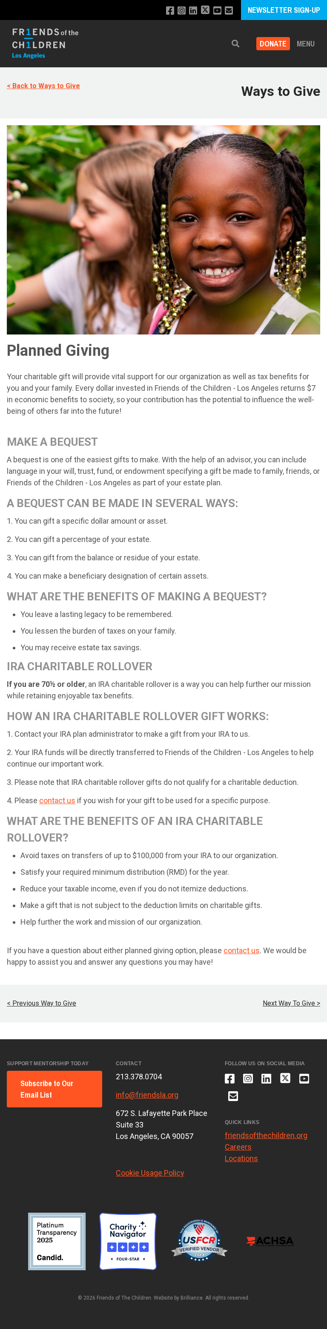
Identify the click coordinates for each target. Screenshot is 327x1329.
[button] (235, 43)
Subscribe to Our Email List (46, 1089)
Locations (241, 1158)
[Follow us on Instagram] (182, 11)
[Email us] (229, 11)
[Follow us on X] (205, 10)
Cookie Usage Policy (150, 1172)
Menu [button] (306, 43)
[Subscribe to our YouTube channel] (217, 11)
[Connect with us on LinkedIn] (193, 11)
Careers (238, 1146)
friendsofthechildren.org (266, 1135)
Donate (273, 43)
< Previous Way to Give (41, 1003)
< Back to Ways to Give (43, 86)
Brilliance (192, 1298)
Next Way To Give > (291, 1003)
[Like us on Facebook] (170, 11)
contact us (57, 800)
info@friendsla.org (147, 1094)
